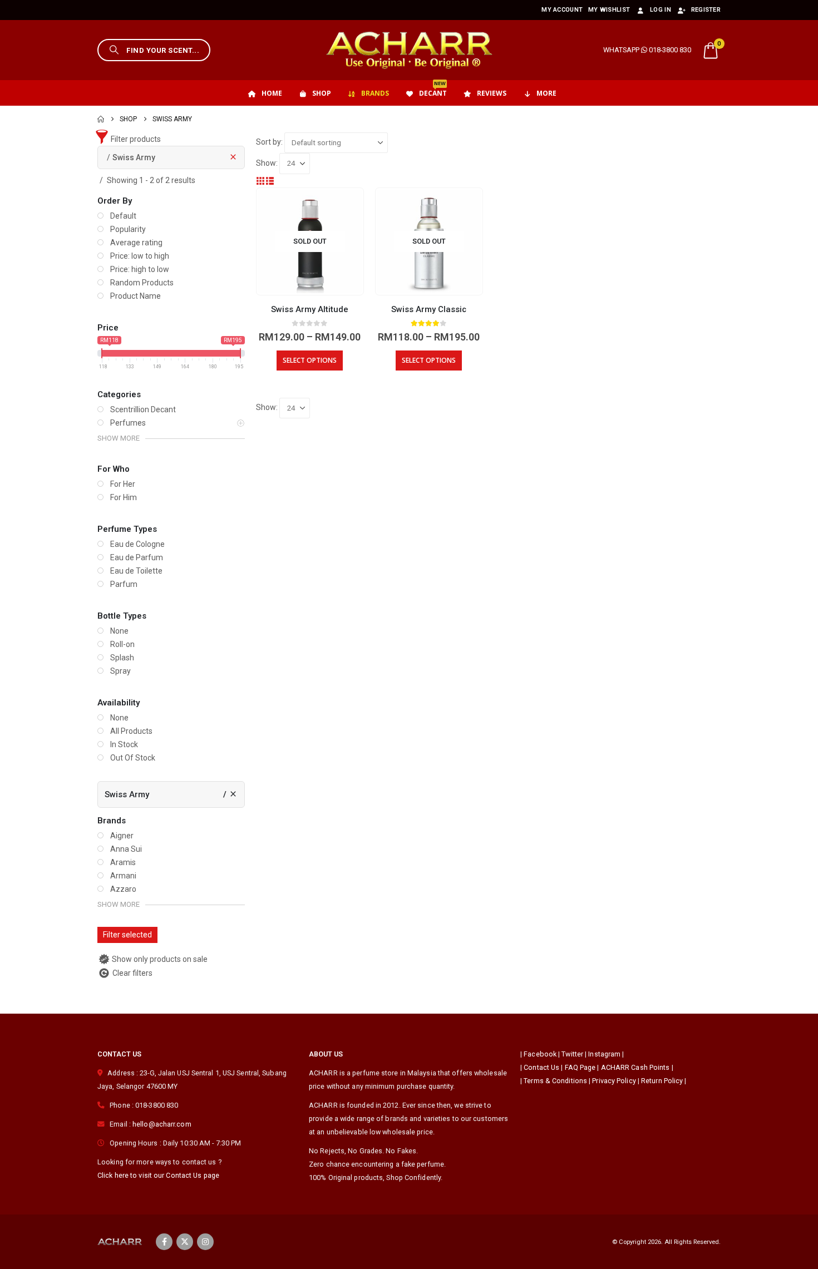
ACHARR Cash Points (635, 1067)
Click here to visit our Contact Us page (158, 1175)
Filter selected (127, 934)
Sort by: (269, 141)
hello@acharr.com (161, 1124)
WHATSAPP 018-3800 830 (647, 50)
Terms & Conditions (555, 1081)
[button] (153, 50)
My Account (562, 9)
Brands (375, 93)
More (546, 93)
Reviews (491, 93)
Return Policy (662, 1081)
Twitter (572, 1054)
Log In (660, 9)
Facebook (540, 1054)
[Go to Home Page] (100, 119)
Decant (433, 89)
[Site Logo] (409, 50)
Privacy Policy (613, 1081)
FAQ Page (580, 1067)
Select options (310, 360)
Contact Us (541, 1067)
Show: (267, 163)
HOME (272, 93)
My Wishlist (609, 9)
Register (706, 9)
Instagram (604, 1054)
